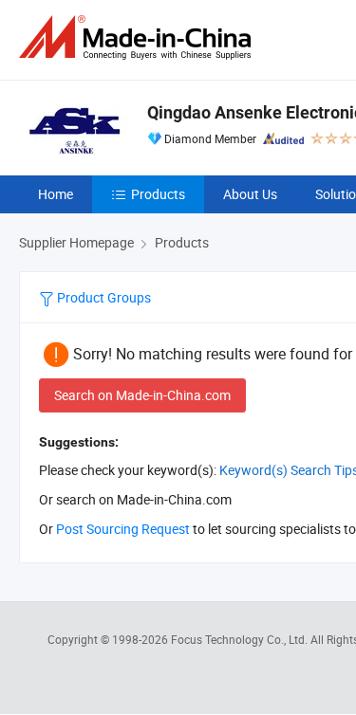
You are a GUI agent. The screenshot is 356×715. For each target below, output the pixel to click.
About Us (250, 194)
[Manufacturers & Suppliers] (138, 37)
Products (158, 194)
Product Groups (102, 297)
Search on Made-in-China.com (142, 395)
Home (55, 194)
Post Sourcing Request (123, 529)
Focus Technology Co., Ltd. (240, 639)
